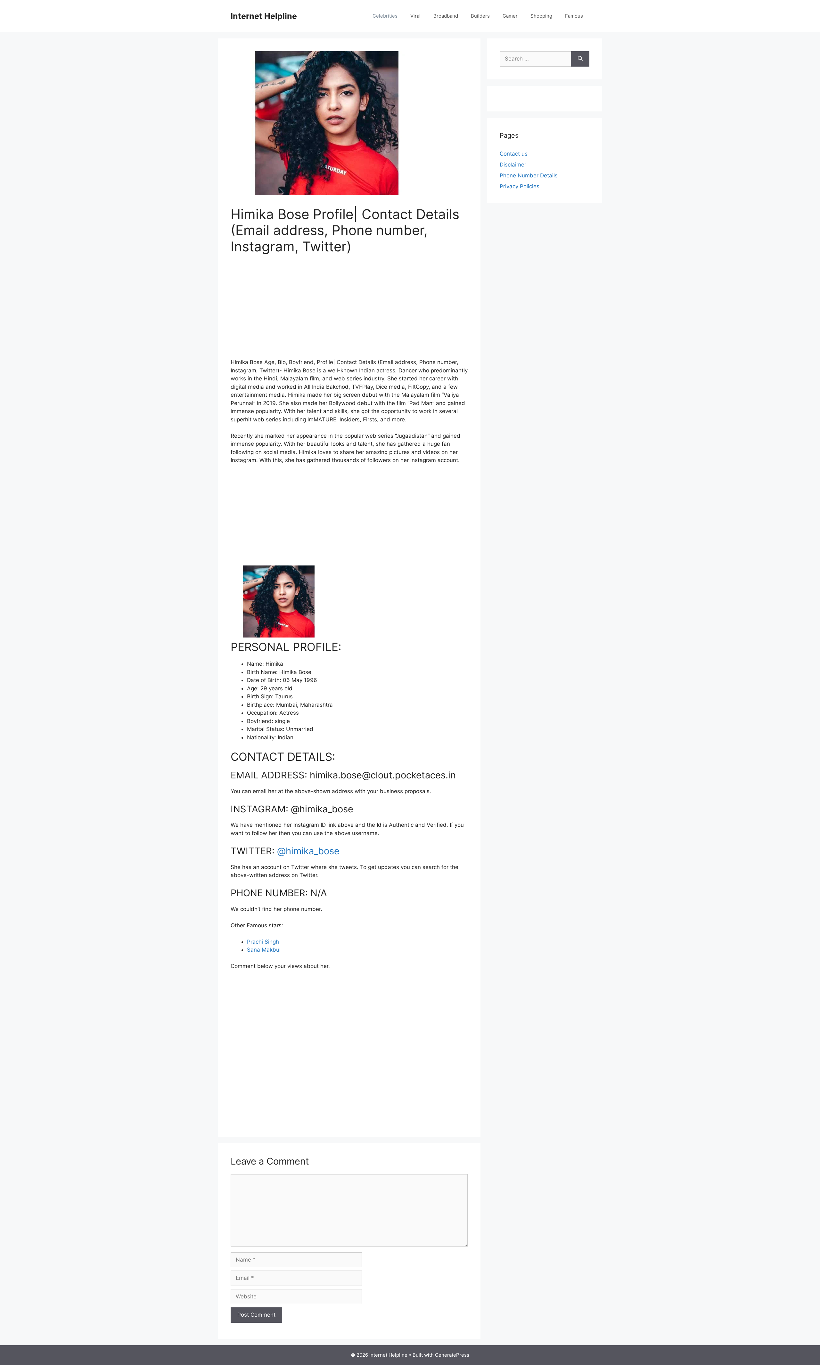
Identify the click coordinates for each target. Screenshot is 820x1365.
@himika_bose (308, 851)
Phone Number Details (529, 175)
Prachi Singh (263, 941)
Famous (574, 16)
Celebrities (385, 16)
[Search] (580, 59)
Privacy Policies (519, 186)
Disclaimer (513, 164)
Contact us (514, 153)
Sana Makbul (264, 950)
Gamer (510, 16)
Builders (480, 16)
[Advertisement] (349, 310)
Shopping (541, 16)
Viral (415, 16)
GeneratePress (452, 1355)
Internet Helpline (264, 16)
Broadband (445, 16)
